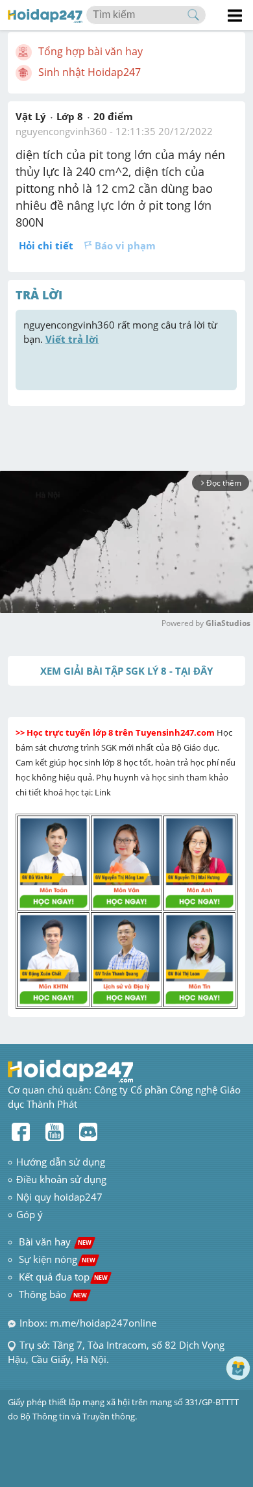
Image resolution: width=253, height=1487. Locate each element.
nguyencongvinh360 (61, 131)
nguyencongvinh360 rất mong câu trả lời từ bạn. (121, 331)
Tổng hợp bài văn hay (90, 51)
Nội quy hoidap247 (59, 1196)
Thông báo (53, 1294)
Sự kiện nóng (57, 1259)
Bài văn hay (53, 1241)
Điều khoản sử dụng (61, 1179)
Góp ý (29, 1214)
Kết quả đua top (63, 1276)
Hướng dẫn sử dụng (60, 1161)
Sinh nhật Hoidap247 (89, 72)
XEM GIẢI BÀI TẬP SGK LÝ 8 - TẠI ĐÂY (126, 670)
